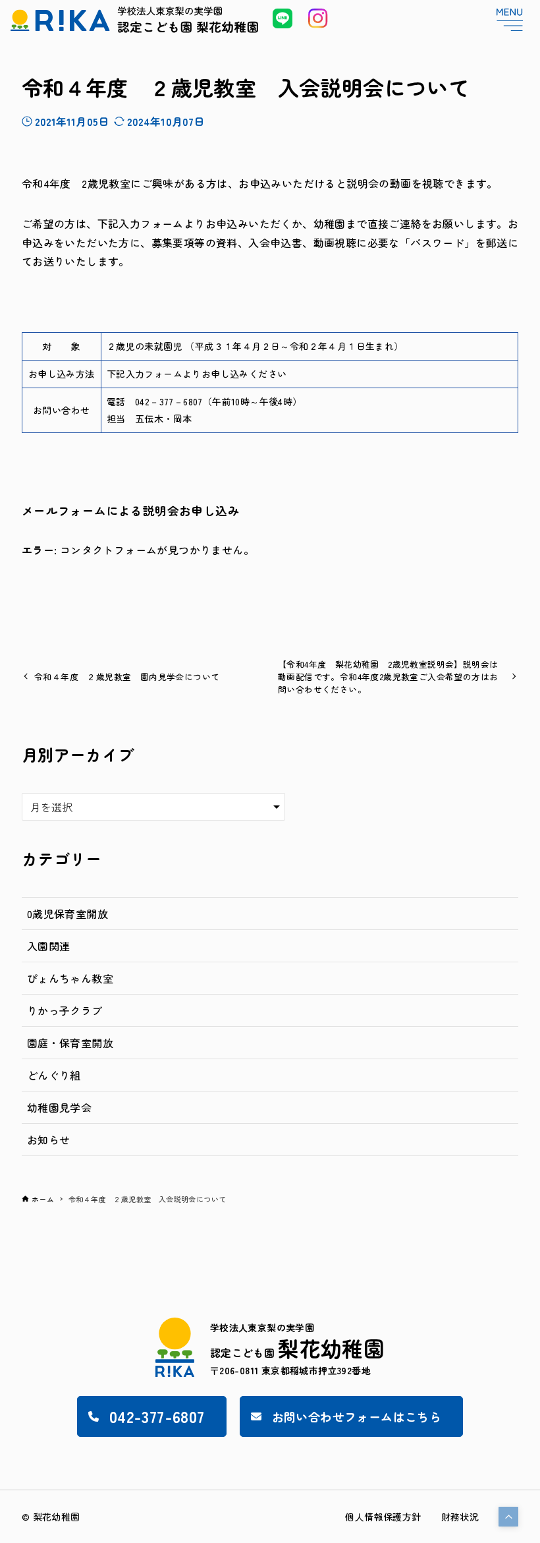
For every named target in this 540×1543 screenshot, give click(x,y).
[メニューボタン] (509, 20)
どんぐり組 (54, 1075)
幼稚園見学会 (59, 1107)
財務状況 (460, 1516)
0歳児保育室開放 (67, 913)
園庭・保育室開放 (70, 1043)
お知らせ (48, 1140)
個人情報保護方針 (383, 1516)
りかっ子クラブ (65, 1010)
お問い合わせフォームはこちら (357, 1416)
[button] (508, 1517)
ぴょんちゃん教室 (70, 978)
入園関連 (48, 946)
